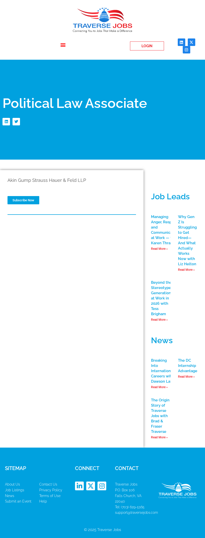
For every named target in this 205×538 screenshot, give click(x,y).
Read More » (159, 249)
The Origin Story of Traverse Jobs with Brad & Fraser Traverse (160, 416)
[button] (63, 45)
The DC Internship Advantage (187, 365)
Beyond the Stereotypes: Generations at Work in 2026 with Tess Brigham (162, 298)
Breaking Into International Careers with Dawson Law (162, 371)
